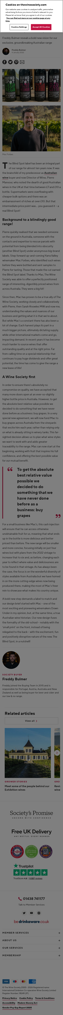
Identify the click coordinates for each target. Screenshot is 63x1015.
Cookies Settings (19, 27)
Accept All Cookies (41, 27)
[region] (31, 16)
